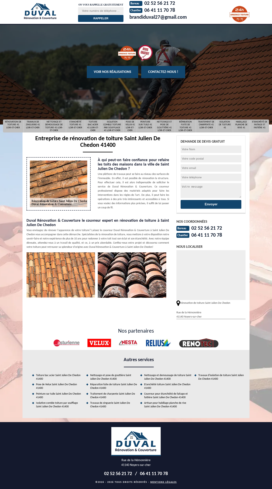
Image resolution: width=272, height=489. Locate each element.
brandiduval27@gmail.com (158, 17)
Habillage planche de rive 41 (241, 125)
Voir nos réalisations (112, 72)
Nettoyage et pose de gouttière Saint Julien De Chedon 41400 (110, 377)
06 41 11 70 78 (206, 235)
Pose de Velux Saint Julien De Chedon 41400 (56, 386)
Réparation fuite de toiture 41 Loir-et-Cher (185, 126)
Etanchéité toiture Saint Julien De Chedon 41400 (167, 386)
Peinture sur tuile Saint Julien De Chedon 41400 (58, 395)
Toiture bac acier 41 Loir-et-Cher (93, 126)
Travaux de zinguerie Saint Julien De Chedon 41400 (110, 405)
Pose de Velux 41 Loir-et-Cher (130, 126)
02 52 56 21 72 (206, 228)
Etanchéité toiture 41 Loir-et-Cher (75, 125)
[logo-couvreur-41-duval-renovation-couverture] (48, 11)
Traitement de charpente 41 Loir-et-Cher (206, 125)
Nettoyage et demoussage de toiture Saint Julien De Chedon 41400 (167, 377)
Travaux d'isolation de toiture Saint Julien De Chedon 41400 (221, 377)
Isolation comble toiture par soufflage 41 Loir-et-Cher (112, 126)
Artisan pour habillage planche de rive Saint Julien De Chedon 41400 (165, 405)
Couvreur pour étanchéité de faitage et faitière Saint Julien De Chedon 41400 (166, 395)
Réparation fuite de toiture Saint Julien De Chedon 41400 (113, 386)
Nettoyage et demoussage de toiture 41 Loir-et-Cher (54, 126)
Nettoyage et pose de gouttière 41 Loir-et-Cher (164, 126)
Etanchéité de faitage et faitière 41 (259, 125)
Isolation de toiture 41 (225, 125)
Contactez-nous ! (163, 72)
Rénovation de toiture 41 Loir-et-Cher (13, 125)
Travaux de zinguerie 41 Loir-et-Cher (33, 125)
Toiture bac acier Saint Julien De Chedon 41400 (58, 377)
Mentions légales (163, 482)
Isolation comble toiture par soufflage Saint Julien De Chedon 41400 (57, 405)
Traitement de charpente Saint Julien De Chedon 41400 (112, 395)
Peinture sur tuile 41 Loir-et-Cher (145, 125)
